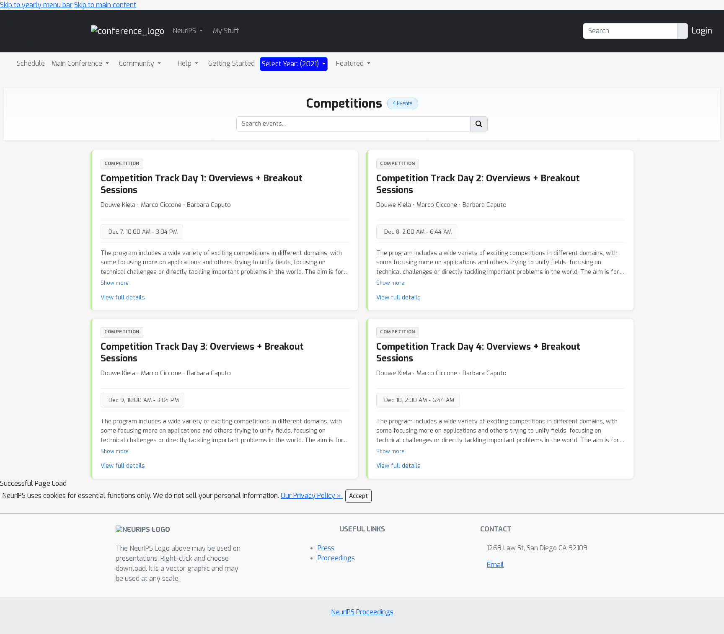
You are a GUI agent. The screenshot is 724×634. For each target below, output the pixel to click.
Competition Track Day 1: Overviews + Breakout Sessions (202, 184)
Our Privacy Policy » (312, 495)
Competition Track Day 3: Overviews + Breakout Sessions (202, 352)
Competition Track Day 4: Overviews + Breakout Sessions (478, 352)
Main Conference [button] (78, 63)
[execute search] (479, 124)
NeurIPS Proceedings (362, 612)
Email (495, 564)
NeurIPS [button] (185, 30)
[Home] (127, 31)
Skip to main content (105, 4)
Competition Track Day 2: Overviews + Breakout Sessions (478, 184)
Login (701, 30)
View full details (123, 298)
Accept (358, 496)
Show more (115, 283)
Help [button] (185, 63)
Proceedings (336, 558)
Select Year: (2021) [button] (291, 63)
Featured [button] (350, 63)
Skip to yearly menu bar (36, 4)
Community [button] (137, 63)
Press (326, 548)
